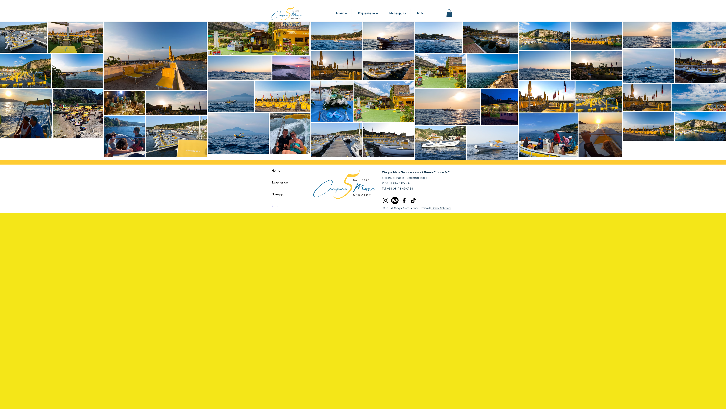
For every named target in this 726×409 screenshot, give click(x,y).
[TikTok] (413, 200)
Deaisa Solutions (441, 208)
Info (275, 206)
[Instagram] (385, 200)
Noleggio (278, 194)
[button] (398, 13)
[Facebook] (404, 200)
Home (276, 170)
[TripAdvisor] (395, 200)
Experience (280, 182)
